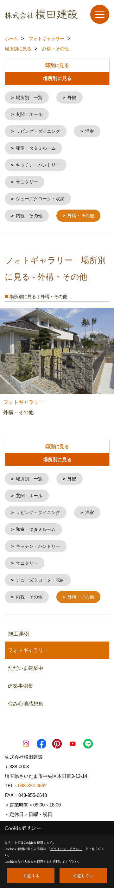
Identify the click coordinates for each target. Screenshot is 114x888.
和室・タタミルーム (36, 148)
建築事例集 (20, 686)
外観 (71, 97)
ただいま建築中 (25, 668)
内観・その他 (29, 215)
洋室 (89, 131)
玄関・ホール (29, 114)
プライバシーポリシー (66, 848)
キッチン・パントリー (38, 165)
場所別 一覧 (29, 97)
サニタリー (27, 181)
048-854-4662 (32, 785)
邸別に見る (57, 65)
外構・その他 (80, 215)
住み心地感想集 (25, 703)
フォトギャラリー (28, 650)
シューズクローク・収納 (40, 198)
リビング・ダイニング (38, 131)
